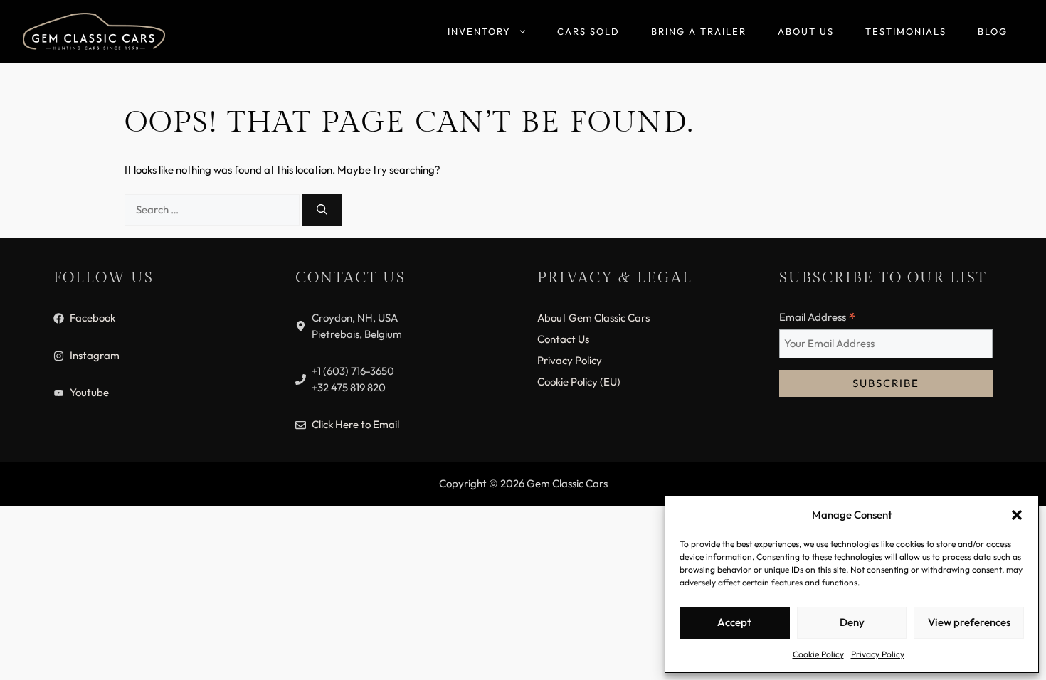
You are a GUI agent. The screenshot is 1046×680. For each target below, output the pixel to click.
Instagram (95, 355)
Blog (993, 31)
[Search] (322, 210)
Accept (734, 622)
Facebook (92, 317)
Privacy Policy (877, 654)
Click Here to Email (355, 424)
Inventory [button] (479, 31)
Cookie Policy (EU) (578, 381)
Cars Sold (588, 31)
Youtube (89, 392)
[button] (1017, 515)
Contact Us (563, 339)
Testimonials (905, 31)
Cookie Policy (818, 654)
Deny (852, 622)
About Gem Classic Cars (593, 317)
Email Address (817, 317)
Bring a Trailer (698, 31)
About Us (806, 31)
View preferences (969, 622)
